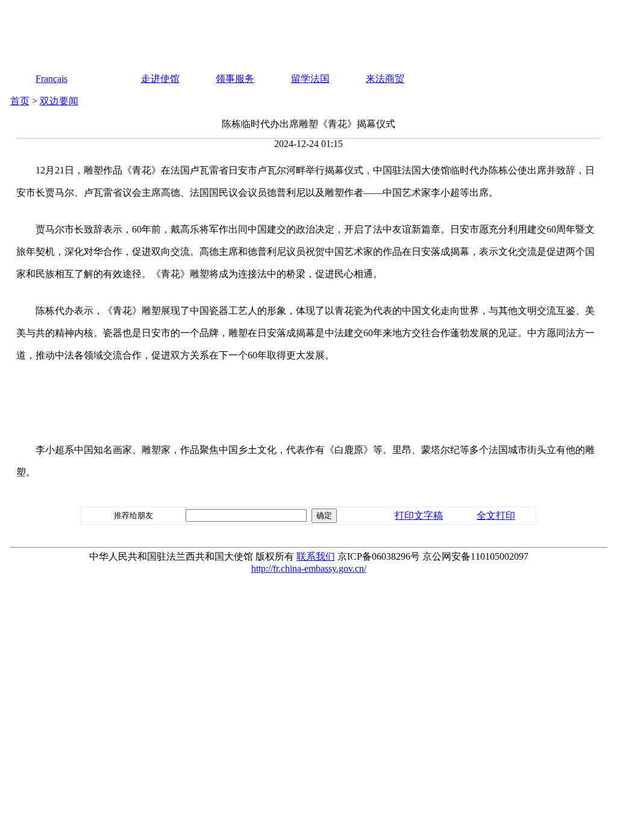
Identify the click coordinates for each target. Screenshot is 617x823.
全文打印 (496, 515)
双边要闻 (59, 101)
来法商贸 (385, 79)
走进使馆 (160, 79)
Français (51, 79)
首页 (20, 101)
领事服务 (235, 79)
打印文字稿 (419, 515)
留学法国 (310, 79)
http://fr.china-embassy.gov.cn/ (308, 568)
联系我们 (315, 556)
